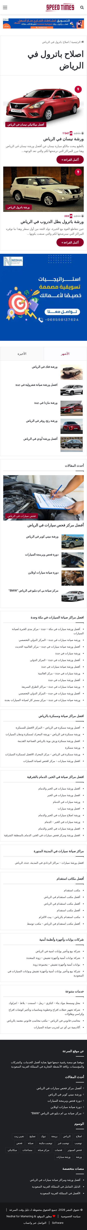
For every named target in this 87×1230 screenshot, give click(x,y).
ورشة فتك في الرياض (44, 366)
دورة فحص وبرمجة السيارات (41, 554)
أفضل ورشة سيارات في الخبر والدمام (59, 788)
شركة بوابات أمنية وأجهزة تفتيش (61, 957)
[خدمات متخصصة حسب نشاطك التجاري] (43, 23)
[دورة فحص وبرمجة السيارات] (73, 560)
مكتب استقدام (72, 890)
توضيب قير (63, 1143)
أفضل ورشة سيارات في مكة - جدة (60, 629)
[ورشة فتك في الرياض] (71, 372)
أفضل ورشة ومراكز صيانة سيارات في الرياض (55, 1179)
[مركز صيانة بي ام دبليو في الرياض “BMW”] (73, 596)
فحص (19, 1143)
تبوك (43, 1136)
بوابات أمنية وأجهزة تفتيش (65, 964)
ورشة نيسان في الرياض (63, 138)
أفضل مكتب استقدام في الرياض (62, 897)
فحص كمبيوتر (75, 1149)
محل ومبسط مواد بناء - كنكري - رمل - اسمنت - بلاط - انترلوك (44, 1003)
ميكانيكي (12, 1149)
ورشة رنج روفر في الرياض (41, 420)
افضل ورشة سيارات (68, 761)
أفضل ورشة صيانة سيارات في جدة (60, 646)
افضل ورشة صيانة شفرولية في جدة (36, 384)
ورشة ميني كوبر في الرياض (42, 536)
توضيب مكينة (45, 1143)
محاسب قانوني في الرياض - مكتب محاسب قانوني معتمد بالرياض (43, 1020)
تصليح (32, 1136)
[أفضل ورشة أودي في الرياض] (71, 444)
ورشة (79, 1156)
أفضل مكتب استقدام (68, 910)
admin (77, 133)
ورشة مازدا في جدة (45, 402)
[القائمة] (5, 8)
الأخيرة (22, 354)
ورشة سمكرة (72, 747)
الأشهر (65, 354)
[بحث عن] (82, 8)
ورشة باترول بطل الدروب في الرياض (52, 221)
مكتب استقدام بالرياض (67, 917)
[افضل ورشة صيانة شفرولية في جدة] (71, 390)
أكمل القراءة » (70, 159)
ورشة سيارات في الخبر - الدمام (62, 821)
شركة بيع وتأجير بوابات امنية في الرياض (58, 951)
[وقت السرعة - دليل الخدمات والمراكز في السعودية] (61, 7)
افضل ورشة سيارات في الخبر (63, 795)
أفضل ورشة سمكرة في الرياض (62, 727)
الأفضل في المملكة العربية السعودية (60, 1193)
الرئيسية (76, 42)
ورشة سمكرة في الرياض (65, 734)
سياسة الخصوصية (70, 1216)
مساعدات (27, 1149)
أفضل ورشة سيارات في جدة (64, 660)
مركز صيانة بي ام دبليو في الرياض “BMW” (33, 590)
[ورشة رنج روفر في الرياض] (71, 426)
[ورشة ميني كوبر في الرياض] (73, 542)
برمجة (54, 1136)
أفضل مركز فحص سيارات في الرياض (56, 525)
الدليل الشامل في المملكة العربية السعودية (56, 1186)
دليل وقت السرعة (18, 1209)
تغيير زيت (19, 1136)
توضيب (78, 1143)
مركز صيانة (43, 1149)
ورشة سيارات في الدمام (66, 801)
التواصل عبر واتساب (34, 1222)
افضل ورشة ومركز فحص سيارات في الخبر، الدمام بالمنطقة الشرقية (42, 835)
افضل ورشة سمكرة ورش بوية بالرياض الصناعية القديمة (49, 740)
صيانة (30, 1143)
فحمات (58, 1149)
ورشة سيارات (63, 1156)
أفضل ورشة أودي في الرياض (40, 438)
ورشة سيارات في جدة (67, 653)
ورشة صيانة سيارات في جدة (64, 640)
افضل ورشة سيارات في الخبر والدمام (59, 828)
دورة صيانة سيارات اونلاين (43, 572)
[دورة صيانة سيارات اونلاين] (73, 578)
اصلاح (79, 1136)
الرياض (66, 1136)
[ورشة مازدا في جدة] (71, 408)
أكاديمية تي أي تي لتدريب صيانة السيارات (57, 1027)
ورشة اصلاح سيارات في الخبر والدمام (59, 815)
